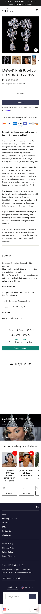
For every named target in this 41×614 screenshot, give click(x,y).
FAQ (3, 527)
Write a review (20, 348)
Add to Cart (9, 493)
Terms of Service (8, 556)
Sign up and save (12, 565)
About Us (5, 523)
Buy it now (20, 102)
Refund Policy (7, 552)
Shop (4, 514)
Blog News (6, 535)
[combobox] (9, 488)
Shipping (5, 84)
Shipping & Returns (9, 518)
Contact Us (6, 531)
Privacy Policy (7, 543)
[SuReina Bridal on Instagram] (37, 506)
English (11, 587)
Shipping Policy (8, 548)
